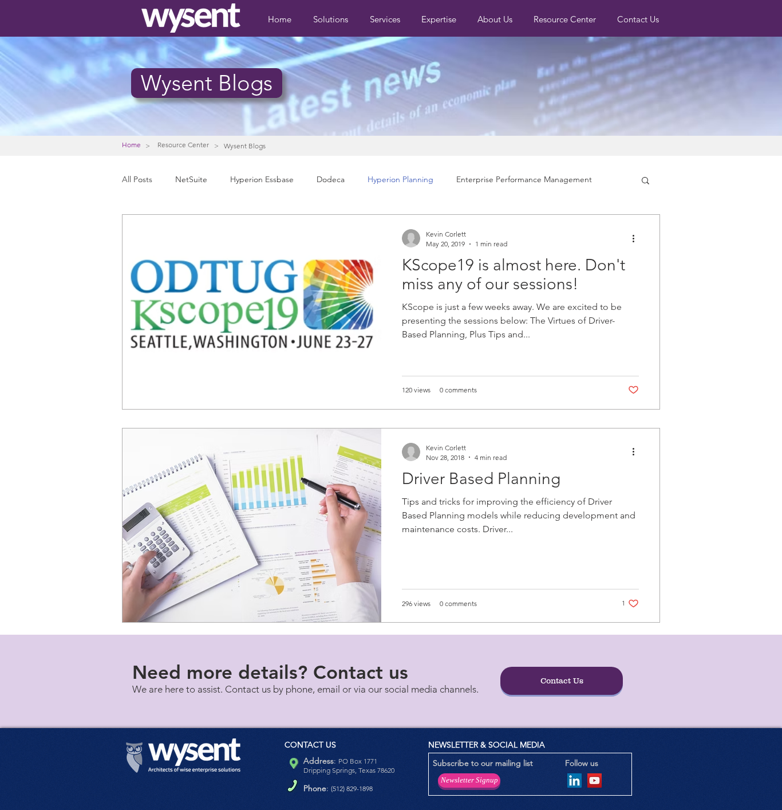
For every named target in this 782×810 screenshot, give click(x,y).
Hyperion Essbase (262, 179)
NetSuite (191, 179)
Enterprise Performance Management (524, 179)
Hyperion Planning (400, 179)
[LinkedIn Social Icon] (574, 780)
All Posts (137, 179)
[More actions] (637, 238)
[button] (441, 19)
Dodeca (331, 179)
